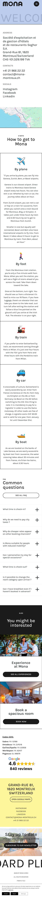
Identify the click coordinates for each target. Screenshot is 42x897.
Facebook (9, 93)
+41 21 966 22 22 (14, 70)
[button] (21, 510)
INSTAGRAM (21, 808)
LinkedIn (9, 96)
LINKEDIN (21, 814)
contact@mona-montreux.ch (14, 76)
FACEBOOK (21, 811)
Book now (21, 721)
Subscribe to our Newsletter (21, 845)
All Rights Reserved (21, 877)
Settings (23, 893)
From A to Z (21, 881)
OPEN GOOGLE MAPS (21, 799)
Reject (14, 893)
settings (10, 890)
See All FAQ (21, 495)
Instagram (10, 89)
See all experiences (21, 674)
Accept (6, 893)
